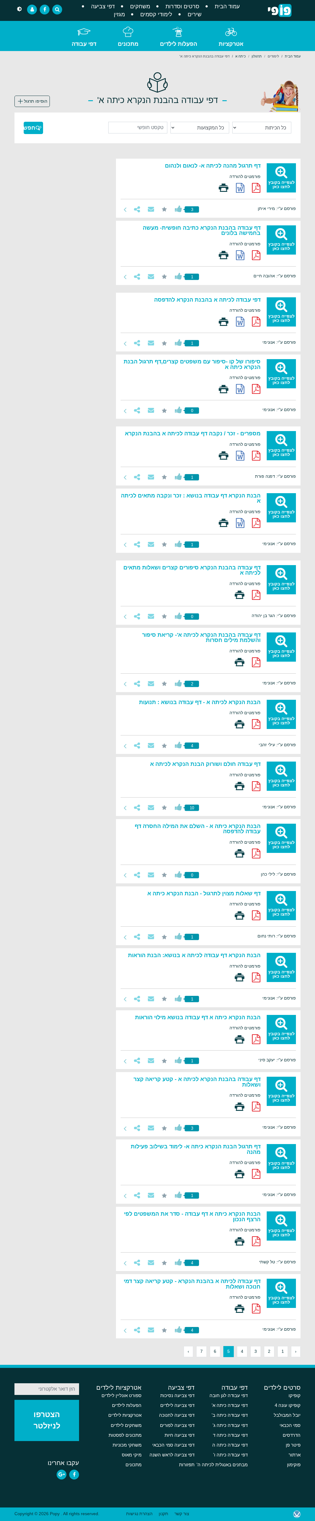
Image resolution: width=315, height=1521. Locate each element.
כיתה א (240, 56)
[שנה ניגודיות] (19, 9)
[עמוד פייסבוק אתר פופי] (45, 9)
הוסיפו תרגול (35, 101)
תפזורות (186, 1464)
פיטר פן (293, 1445)
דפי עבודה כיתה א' (230, 1405)
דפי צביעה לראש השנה (172, 1454)
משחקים (140, 6)
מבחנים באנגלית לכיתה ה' (222, 1464)
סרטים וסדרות (182, 6)
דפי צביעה (103, 6)
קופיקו (295, 1395)
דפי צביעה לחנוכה (176, 1415)
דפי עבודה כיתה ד (230, 1435)
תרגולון (257, 56)
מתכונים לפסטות (125, 1435)
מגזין (119, 14)
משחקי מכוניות (127, 1445)
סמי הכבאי (290, 1425)
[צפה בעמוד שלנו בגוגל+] (61, 1474)
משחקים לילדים (126, 1425)
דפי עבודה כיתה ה (230, 1445)
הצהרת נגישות (139, 1513)
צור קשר (181, 1513)
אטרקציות (231, 44)
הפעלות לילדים (178, 44)
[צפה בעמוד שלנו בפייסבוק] (74, 1474)
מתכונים (128, 44)
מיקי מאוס (132, 1454)
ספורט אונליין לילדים (122, 1395)
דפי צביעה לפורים (177, 1425)
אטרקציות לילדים (119, 1387)
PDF (256, 188)
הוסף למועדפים (164, 209)
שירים (194, 14)
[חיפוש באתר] (57, 9)
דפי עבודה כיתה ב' (230, 1415)
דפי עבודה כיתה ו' (230, 1454)
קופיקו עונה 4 (288, 1405)
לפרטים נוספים (125, 210)
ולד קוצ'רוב (297, 1514)
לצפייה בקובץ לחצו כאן (281, 184)
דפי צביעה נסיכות (177, 1395)
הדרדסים (292, 1435)
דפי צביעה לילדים (177, 1405)
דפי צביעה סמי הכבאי (173, 1445)
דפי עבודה (84, 44)
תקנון (163, 1513)
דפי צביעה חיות (179, 1435)
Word (240, 188)
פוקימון (294, 1464)
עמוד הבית (227, 6)
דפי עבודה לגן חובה (228, 1395)
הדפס (224, 188)
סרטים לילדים (282, 1387)
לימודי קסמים (156, 14)
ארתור (295, 1454)
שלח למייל (151, 209)
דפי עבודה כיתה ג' (230, 1425)
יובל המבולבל (287, 1415)
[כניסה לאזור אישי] (32, 9)
